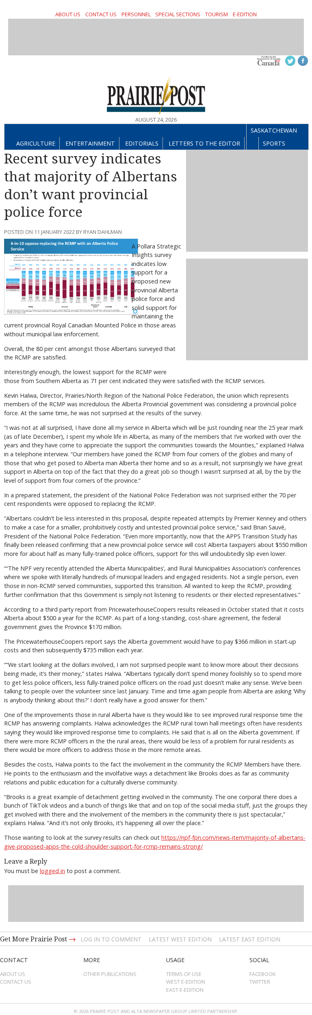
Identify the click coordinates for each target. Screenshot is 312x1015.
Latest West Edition (180, 939)
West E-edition (185, 981)
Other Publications (109, 974)
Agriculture (35, 143)
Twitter (259, 981)
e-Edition (245, 14)
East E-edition (185, 989)
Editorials (141, 143)
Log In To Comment (110, 939)
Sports (274, 143)
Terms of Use (184, 974)
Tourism (216, 14)
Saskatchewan (274, 130)
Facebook (262, 974)
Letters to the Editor (204, 143)
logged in (52, 871)
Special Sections (177, 14)
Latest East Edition (249, 939)
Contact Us (101, 14)
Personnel (136, 14)
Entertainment (90, 143)
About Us (67, 14)
